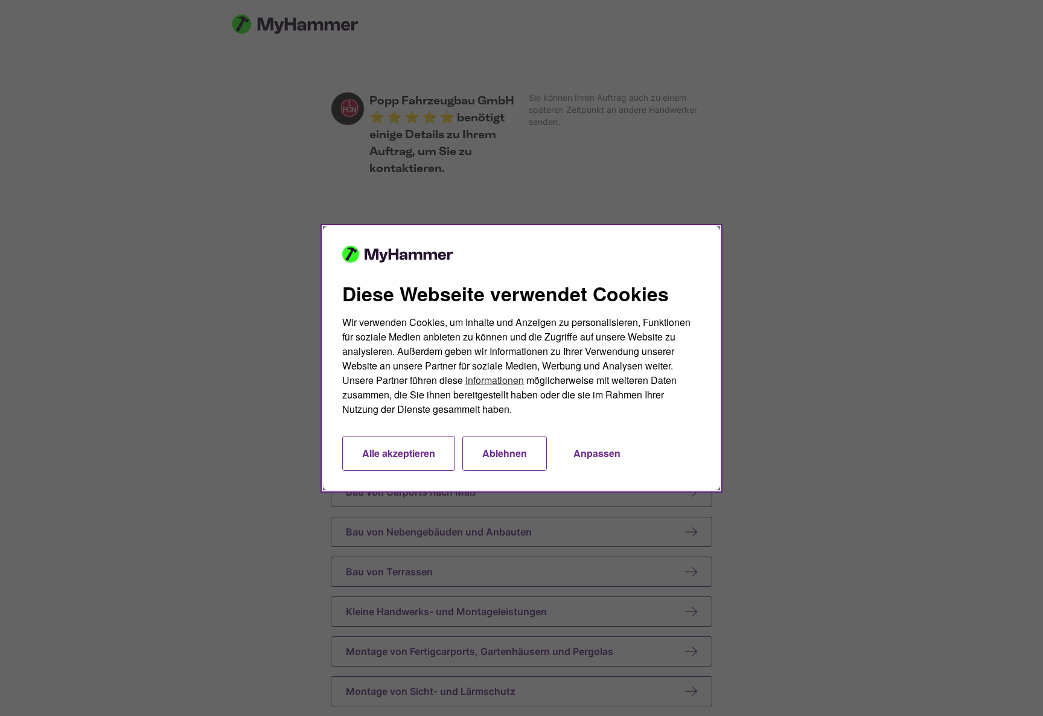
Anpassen (596, 453)
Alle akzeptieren (398, 453)
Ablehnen (504, 453)
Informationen (494, 380)
